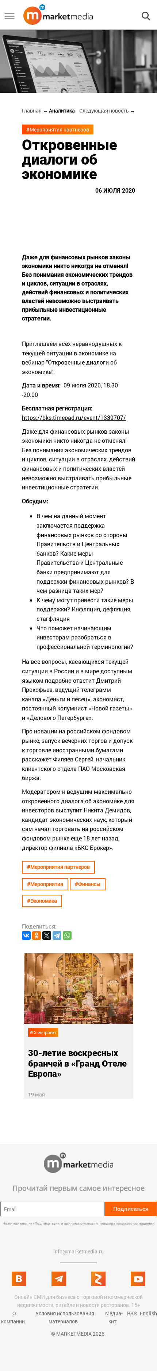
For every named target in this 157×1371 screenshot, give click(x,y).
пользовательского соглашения (126, 1223)
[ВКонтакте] (26, 935)
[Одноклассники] (36, 935)
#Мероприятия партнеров (57, 129)
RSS (132, 1313)
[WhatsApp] (67, 935)
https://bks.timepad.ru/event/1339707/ (74, 417)
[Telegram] (57, 935)
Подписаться (131, 1209)
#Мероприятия (45, 883)
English (148, 1313)
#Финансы (87, 883)
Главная (32, 110)
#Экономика (42, 900)
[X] (46, 935)
